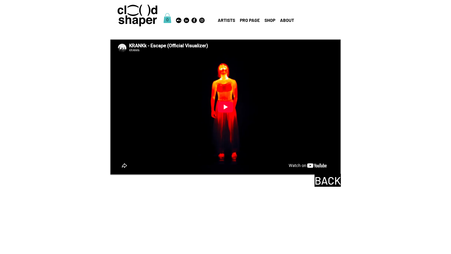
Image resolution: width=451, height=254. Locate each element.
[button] (167, 18)
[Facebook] (194, 20)
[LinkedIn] (186, 20)
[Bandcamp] (178, 20)
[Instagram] (202, 20)
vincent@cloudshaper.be (279, 14)
